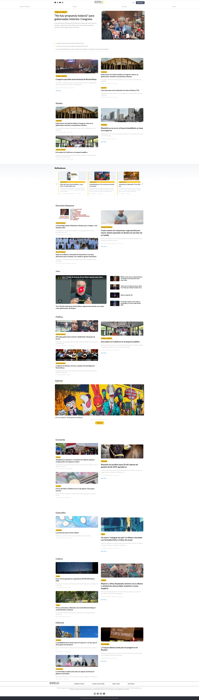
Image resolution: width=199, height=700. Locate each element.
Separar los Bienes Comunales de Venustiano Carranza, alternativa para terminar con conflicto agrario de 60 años (76, 255)
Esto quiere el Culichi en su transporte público (71, 152)
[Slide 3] (94, 419)
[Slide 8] (101, 419)
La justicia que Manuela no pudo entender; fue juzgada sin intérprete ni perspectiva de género (82, 49)
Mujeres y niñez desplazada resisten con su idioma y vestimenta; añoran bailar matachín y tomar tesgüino (122, 585)
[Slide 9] (103, 419)
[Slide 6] (98, 419)
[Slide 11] (106, 419)
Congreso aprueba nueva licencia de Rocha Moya (70, 43)
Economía (124, 6)
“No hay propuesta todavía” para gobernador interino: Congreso (74, 17)
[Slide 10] (104, 419)
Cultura (174, 6)
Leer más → (59, 90)
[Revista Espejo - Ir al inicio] (54, 683)
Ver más (99, 423)
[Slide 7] (100, 419)
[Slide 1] (91, 419)
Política (74, 6)
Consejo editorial (98, 684)
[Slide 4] (95, 419)
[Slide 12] (107, 419)
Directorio (116, 684)
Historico (131, 684)
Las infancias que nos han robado (67, 533)
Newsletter (140, 2)
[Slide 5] (97, 419)
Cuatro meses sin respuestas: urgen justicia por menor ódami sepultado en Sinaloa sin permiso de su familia (121, 232)
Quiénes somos (79, 684)
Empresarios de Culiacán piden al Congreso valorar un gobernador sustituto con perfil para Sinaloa (119, 75)
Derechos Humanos (25, 6)
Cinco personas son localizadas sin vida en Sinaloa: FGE (72, 46)
